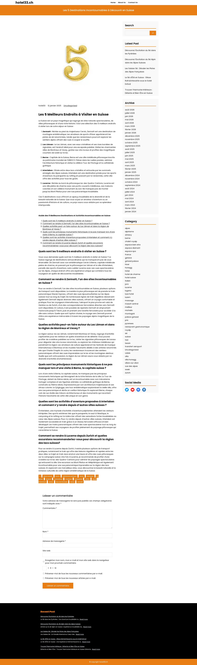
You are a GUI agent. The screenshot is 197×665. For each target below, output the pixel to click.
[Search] (153, 33)
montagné (130, 313)
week (127, 369)
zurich (127, 372)
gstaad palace (132, 261)
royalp (128, 330)
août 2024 (129, 188)
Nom (45, 531)
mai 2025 (129, 159)
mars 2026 (130, 126)
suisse (51, 482)
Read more (84, 619)
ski (126, 333)
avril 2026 (129, 123)
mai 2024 (129, 198)
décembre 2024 (132, 175)
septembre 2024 (132, 185)
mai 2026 (129, 119)
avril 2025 (129, 162)
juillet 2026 (130, 113)
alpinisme (129, 231)
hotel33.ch (24, 2)
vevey (72, 482)
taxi (126, 340)
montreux (68, 479)
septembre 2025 (132, 146)
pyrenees (129, 323)
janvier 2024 (130, 211)
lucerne (48, 479)
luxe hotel (129, 294)
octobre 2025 (131, 142)
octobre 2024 (131, 182)
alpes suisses (47, 476)
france (128, 254)
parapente (78, 479)
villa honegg (130, 359)
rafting (87, 479)
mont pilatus (58, 479)
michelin (129, 310)
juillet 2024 (130, 192)
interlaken (90, 476)
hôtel (127, 271)
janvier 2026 (130, 132)
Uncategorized (70, 105)
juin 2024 (129, 195)
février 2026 (130, 129)
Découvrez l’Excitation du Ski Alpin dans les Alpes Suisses (61, 624)
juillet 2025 (130, 152)
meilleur (128, 307)
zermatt (80, 482)
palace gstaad (132, 317)
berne (58, 476)
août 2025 (129, 149)
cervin (82, 476)
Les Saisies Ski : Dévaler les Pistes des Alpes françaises (60, 631)
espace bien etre (132, 244)
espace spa (130, 251)
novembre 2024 (132, 178)
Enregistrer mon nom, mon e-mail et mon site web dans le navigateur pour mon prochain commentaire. (77, 561)
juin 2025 (129, 155)
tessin (127, 343)
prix (126, 320)
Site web (46, 550)
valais (127, 353)
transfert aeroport (133, 346)
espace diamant (132, 248)
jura (126, 284)
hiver (127, 264)
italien (127, 281)
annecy (128, 235)
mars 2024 (130, 205)
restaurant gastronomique (137, 326)
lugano (128, 290)
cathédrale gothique (70, 476)
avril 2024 (129, 201)
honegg (128, 267)
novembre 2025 (132, 139)
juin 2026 (129, 116)
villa (126, 356)
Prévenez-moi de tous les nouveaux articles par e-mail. (70, 578)
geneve (128, 258)
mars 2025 (130, 165)
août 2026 (129, 109)
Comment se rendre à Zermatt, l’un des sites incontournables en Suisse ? (76, 223)
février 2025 (130, 169)
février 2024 (130, 208)
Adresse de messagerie (54, 541)
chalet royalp (131, 241)
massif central (131, 303)
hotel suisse (130, 277)
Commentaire (50, 508)
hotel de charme (132, 274)
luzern (127, 297)
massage (129, 300)
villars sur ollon (132, 363)
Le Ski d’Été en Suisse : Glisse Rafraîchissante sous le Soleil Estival (138, 80)
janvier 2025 (130, 172)
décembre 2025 (132, 136)
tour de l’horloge (61, 482)
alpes (127, 228)
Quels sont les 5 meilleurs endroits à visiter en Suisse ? (67, 220)
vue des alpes (131, 366)
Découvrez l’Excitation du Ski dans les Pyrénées (57, 616)
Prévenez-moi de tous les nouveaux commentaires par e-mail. (74, 573)
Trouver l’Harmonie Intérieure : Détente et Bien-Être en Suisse (62, 646)
